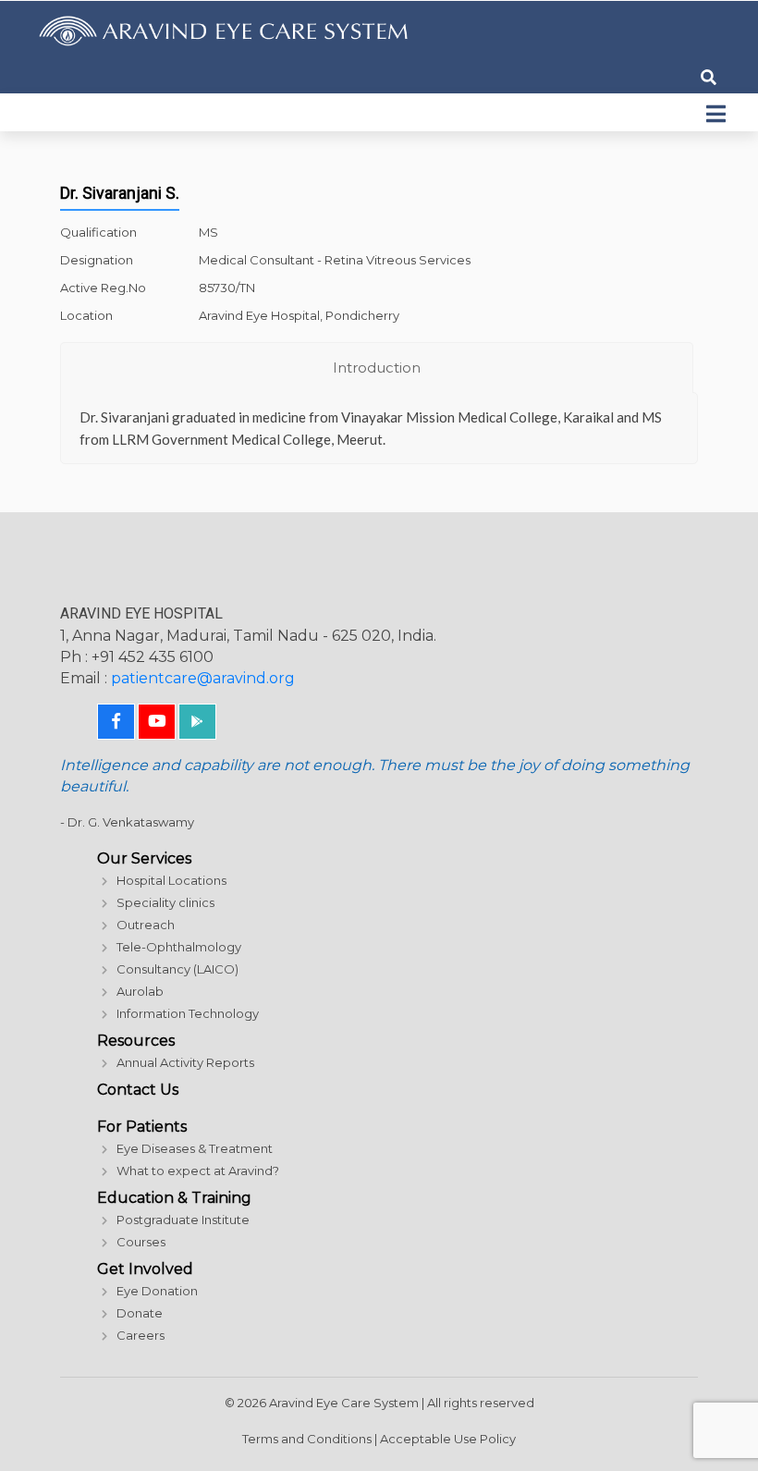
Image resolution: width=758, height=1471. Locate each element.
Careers (140, 1335)
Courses (140, 1241)
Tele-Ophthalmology (178, 946)
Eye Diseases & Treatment (194, 1148)
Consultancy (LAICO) (177, 969)
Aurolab (140, 991)
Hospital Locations (171, 880)
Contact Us (137, 1089)
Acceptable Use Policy (448, 1438)
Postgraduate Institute (183, 1219)
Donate (139, 1313)
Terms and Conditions (307, 1438)
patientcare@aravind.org (203, 678)
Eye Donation (157, 1290)
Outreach (145, 924)
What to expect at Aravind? (197, 1170)
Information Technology (187, 1013)
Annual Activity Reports (185, 1062)
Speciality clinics (165, 902)
